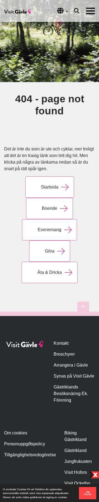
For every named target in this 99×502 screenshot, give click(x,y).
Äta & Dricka (49, 272)
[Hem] (17, 11)
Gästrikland (75, 450)
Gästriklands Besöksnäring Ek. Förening (71, 393)
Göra (49, 251)
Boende (49, 208)
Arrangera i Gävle (71, 365)
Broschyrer (64, 354)
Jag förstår (87, 493)
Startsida (49, 187)
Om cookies (15, 433)
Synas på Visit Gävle (74, 376)
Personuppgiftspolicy (24, 444)
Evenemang (49, 229)
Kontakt (61, 343)
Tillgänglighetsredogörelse (30, 454)
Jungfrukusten (78, 461)
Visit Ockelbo (77, 483)
